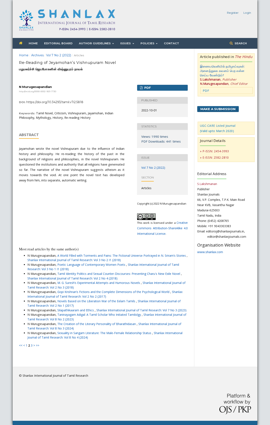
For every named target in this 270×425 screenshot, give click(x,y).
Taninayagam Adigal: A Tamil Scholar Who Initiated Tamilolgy (99, 315)
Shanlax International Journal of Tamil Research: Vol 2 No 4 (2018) (72, 278)
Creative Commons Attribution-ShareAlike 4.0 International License (162, 228)
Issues (126, 43)
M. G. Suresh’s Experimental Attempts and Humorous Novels (99, 283)
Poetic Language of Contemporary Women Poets (91, 265)
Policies (147, 43)
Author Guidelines (95, 43)
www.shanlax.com (210, 252)
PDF (147, 88)
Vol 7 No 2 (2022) (58, 55)
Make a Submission (218, 109)
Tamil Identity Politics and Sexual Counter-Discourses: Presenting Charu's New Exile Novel (119, 274)
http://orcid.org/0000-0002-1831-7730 (37, 91)
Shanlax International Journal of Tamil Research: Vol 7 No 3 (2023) (141, 310)
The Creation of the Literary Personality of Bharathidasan (97, 324)
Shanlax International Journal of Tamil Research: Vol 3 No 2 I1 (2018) (74, 260)
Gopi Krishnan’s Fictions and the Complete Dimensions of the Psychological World (113, 292)
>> (37, 345)
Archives (37, 55)
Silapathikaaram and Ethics (76, 310)
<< (20, 345)
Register (233, 12)
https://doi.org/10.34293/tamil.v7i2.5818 (54, 102)
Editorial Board (58, 43)
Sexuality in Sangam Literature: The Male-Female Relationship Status (104, 333)
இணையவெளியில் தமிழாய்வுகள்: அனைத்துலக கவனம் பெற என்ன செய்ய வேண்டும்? (222, 70)
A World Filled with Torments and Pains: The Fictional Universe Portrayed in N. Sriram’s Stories (122, 256)
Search (240, 43)
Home (33, 43)
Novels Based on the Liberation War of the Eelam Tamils (96, 301)
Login (247, 12)
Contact (171, 43)
